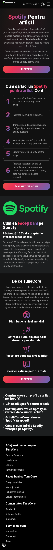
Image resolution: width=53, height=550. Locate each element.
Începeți (26, 69)
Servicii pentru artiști (16, 496)
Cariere (9, 465)
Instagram (11, 519)
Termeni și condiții (15, 469)
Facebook (10, 509)
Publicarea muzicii (15, 492)
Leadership (11, 460)
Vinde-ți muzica (13, 487)
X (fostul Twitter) (14, 514)
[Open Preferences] (4, 545)
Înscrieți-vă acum (26, 186)
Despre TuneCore (14, 455)
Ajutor (8, 541)
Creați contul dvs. (14, 482)
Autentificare (31, 4)
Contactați (11, 536)
